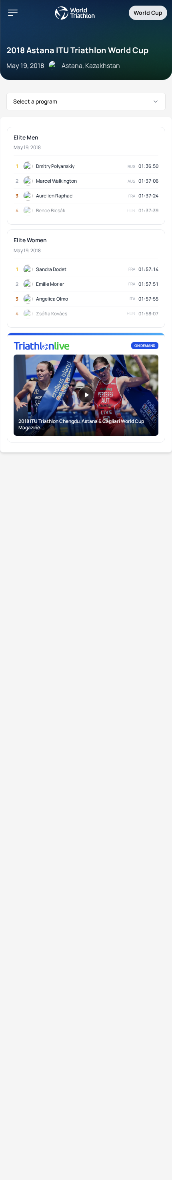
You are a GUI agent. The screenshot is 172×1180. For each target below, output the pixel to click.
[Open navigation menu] (13, 13)
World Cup (148, 12)
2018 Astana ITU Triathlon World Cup (77, 50)
